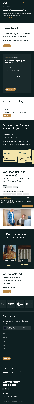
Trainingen (5, 187)
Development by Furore (6, 401)
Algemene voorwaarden (14, 401)
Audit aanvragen (9, 89)
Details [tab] (17, 197)
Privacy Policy (20, 401)
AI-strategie (10, 187)
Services (4, 396)
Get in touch (21, 2)
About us (15, 396)
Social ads (11, 191)
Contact (20, 396)
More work (16, 241)
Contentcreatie (5, 191)
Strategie (5, 185)
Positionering (15, 187)
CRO (15, 191)
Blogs (12, 396)
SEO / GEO (22, 191)
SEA (17, 191)
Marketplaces (19, 193)
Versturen (5, 358)
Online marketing (6, 189)
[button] (31, 157)
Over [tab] (28, 197)
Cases (8, 396)
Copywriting (14, 193)
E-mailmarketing (26, 193)
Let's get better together (8, 17)
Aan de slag (6, 115)
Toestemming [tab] (6, 197)
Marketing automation (7, 193)
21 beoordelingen (14, 57)
